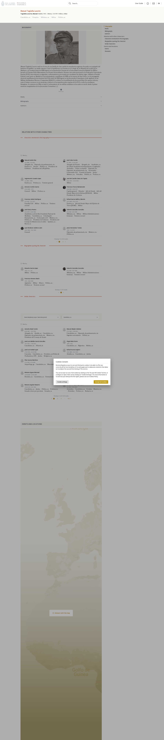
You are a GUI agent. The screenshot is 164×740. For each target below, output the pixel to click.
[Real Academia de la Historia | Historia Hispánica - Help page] (147, 3)
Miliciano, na (45, 17)
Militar (53, 17)
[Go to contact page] (153, 3)
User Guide (139, 3)
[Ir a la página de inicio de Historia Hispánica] (20, 3)
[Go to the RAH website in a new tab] (8, 3)
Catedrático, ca (25, 17)
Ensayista (35, 17)
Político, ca (61, 17)
